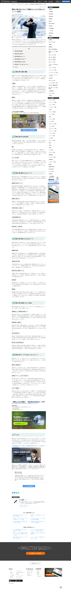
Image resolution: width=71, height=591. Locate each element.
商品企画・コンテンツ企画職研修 (53, 52)
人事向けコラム (29, 573)
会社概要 (38, 572)
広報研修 (50, 44)
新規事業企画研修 (51, 166)
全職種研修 (50, 9)
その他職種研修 (51, 90)
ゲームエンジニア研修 (52, 67)
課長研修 (50, 35)
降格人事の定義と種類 (18, 51)
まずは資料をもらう (35, 553)
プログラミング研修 (52, 140)
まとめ (16, 67)
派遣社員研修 (51, 33)
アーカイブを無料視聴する (29, 486)
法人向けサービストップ (36, 563)
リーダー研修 (51, 30)
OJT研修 (50, 109)
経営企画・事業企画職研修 (53, 49)
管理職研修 (50, 18)
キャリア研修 (51, 149)
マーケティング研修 (52, 135)
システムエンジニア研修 (52, 70)
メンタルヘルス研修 (52, 133)
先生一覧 (11, 576)
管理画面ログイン (58, 1)
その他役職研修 (51, 28)
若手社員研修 (51, 13)
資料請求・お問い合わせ (66, 1)
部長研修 (50, 21)
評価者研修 (50, 173)
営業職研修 (50, 39)
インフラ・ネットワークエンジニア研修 (53, 75)
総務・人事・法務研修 (52, 59)
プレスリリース (39, 575)
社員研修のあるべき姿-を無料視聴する (29, 130)
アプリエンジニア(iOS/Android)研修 (53, 65)
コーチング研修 (51, 121)
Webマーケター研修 (52, 42)
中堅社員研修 (51, 16)
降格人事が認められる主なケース (20, 59)
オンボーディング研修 (52, 161)
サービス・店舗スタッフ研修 (53, 82)
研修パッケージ (40, 1)
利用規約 (17, 573)
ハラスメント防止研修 (52, 111)
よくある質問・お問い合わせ (20, 572)
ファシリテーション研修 (52, 130)
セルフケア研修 (51, 171)
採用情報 (38, 573)
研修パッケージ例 (29, 572)
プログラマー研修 (51, 93)
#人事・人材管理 (14, 14)
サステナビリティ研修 (52, 157)
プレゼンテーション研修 (52, 128)
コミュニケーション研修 (52, 102)
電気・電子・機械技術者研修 (53, 85)
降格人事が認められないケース (20, 56)
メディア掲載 (38, 576)
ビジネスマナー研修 (52, 99)
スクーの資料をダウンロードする (31, 403)
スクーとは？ (12, 573)
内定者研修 (50, 25)
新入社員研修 (51, 11)
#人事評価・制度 (20, 14)
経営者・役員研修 (51, 23)
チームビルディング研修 (52, 107)
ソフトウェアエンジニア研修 (53, 72)
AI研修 (50, 142)
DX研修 (50, 147)
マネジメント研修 (51, 114)
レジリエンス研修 (51, 126)
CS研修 (50, 145)
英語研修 (50, 164)
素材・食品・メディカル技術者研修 (53, 88)
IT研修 (50, 116)
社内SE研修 (50, 78)
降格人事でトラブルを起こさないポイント (22, 64)
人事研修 (50, 95)
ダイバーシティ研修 (52, 152)
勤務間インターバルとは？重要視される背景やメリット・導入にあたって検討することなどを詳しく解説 (20, 533)
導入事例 (45, 1)
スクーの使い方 (12, 575)
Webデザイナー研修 (52, 80)
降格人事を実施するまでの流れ (20, 61)
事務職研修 (50, 46)
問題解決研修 (51, 154)
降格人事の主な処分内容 (19, 53)
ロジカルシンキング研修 (52, 123)
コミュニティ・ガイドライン (20, 575)
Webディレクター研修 (52, 54)
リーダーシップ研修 (52, 104)
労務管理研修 (51, 159)
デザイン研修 (51, 138)
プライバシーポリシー (19, 576)
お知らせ (11, 572)
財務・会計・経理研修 (52, 57)
